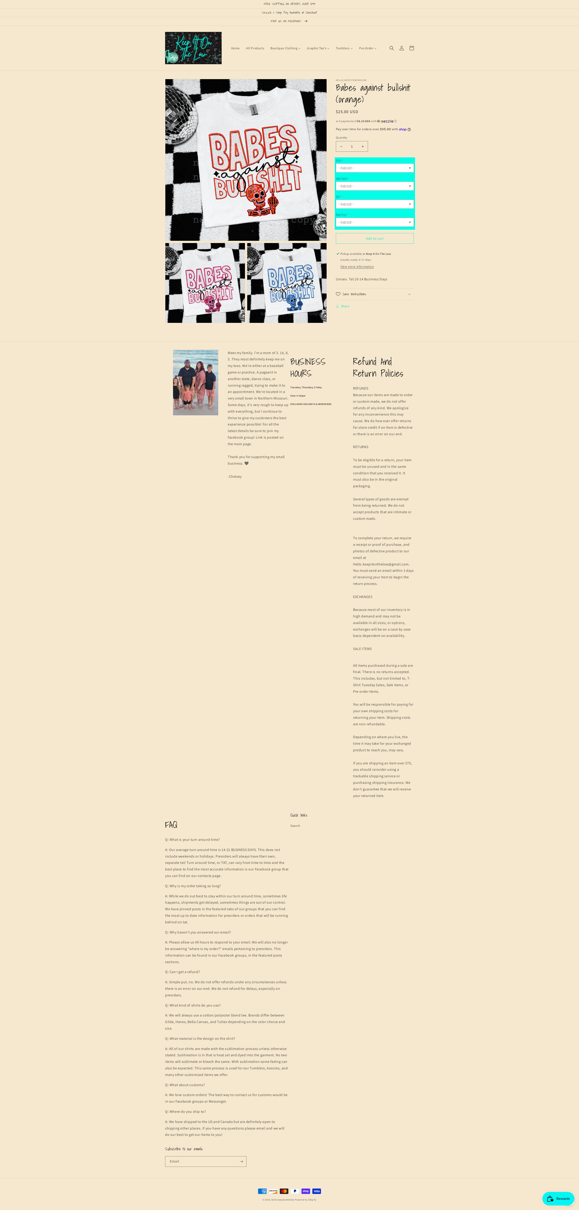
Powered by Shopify (305, 1199)
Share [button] (345, 306)
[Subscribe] (241, 1161)
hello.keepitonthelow (282, 1199)
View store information (357, 267)
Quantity (341, 137)
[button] (392, 48)
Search (295, 826)
